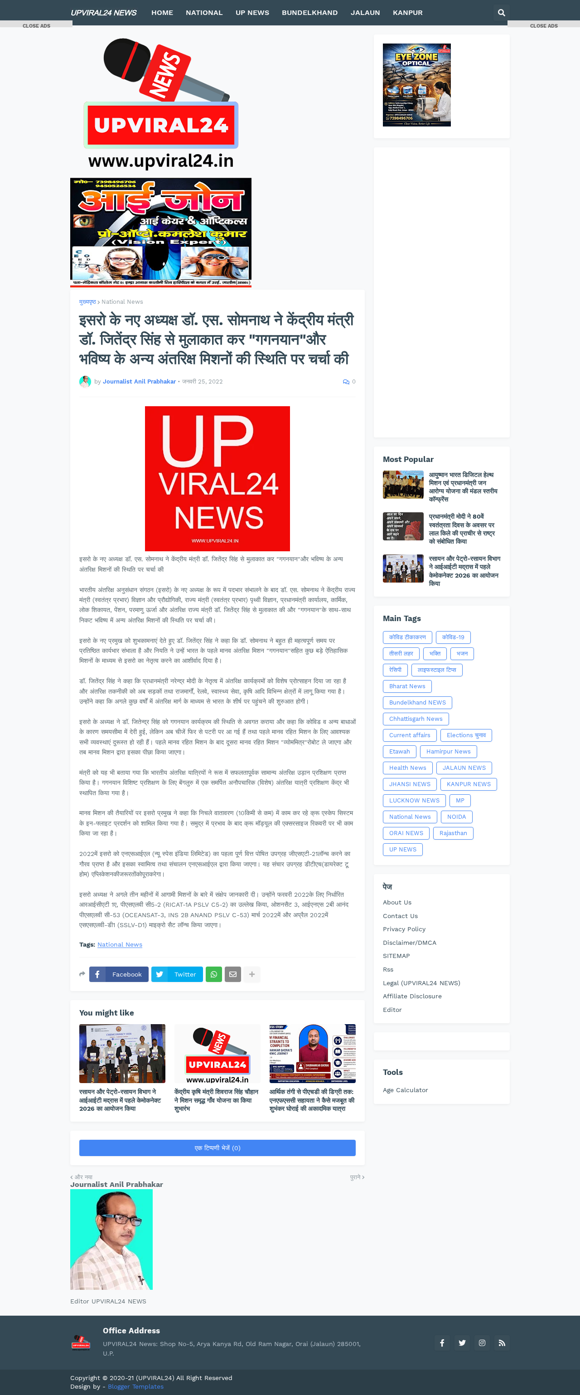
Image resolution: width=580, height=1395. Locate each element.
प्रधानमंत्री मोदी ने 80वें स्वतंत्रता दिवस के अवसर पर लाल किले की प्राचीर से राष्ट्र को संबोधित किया (462, 529)
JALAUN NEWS (464, 767)
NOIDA (456, 816)
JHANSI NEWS (409, 784)
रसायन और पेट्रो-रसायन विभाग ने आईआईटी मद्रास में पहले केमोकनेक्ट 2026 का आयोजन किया (120, 1100)
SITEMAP (396, 955)
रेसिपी (395, 669)
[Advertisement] (442, 292)
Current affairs (409, 735)
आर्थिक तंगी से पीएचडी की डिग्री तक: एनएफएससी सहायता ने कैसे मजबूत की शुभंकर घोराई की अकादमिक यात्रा (312, 1100)
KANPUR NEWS (469, 784)
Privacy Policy (404, 929)
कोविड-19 (453, 637)
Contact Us (400, 915)
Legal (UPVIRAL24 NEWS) (421, 983)
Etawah (399, 751)
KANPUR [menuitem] (408, 12)
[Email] (233, 974)
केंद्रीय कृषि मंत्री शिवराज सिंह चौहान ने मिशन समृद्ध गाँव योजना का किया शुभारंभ (216, 1100)
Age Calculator (405, 1090)
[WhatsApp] (214, 974)
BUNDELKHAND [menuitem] (310, 12)
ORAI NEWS (406, 833)
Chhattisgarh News (416, 718)
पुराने (355, 1177)
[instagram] (482, 1343)
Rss (388, 969)
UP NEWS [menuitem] (252, 12)
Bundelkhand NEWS (417, 702)
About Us (397, 902)
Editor (392, 1009)
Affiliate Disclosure (412, 996)
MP (460, 800)
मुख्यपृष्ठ (87, 302)
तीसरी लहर (401, 653)
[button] (501, 13)
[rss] (502, 1343)
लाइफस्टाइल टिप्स (437, 669)
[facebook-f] (442, 1343)
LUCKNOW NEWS (414, 800)
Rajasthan (453, 833)
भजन (462, 653)
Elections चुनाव (466, 735)
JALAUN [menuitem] (365, 12)
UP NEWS (402, 849)
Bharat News (407, 686)
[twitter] (462, 1343)
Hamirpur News (448, 751)
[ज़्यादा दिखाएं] (252, 974)
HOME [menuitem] (162, 12)
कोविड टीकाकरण (407, 637)
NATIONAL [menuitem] (204, 12)
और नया (83, 1177)
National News (122, 302)
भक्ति (435, 653)
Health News (407, 767)
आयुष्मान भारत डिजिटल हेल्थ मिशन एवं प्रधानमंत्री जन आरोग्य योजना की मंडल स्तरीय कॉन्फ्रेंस (463, 487)
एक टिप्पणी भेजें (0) (218, 1148)
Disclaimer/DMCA (409, 942)
